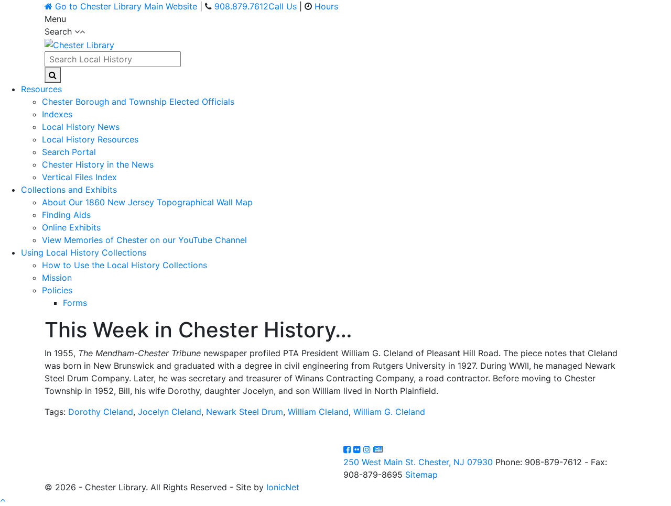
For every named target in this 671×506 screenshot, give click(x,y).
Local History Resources (90, 139)
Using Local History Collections (83, 252)
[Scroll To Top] (2, 499)
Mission (57, 277)
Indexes (57, 114)
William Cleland (318, 411)
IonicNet (282, 487)
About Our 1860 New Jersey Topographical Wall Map (147, 202)
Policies (57, 290)
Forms (75, 303)
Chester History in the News (98, 164)
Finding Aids (66, 215)
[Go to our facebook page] (348, 449)
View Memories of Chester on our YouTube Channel (144, 240)
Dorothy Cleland (100, 411)
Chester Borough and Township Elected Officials (138, 101)
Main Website (126, 6)
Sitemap (421, 474)
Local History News (81, 127)
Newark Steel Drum (244, 411)
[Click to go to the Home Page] (79, 44)
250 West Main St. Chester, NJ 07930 (418, 462)
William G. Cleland (389, 411)
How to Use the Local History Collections (124, 265)
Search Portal (69, 152)
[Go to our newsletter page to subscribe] (378, 449)
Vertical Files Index (79, 177)
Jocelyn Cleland (169, 411)
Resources (41, 89)
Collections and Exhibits (69, 189)
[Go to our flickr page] (358, 449)
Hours (326, 6)
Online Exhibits (71, 227)
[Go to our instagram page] (368, 449)
